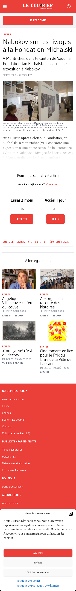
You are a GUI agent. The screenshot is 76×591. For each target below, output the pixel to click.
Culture (8, 242)
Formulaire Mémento (14, 470)
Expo (38, 242)
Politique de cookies (28, 581)
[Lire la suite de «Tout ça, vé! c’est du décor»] (19, 331)
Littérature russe (56, 242)
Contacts (7, 426)
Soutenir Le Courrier (13, 419)
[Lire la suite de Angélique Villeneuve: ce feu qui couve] (19, 279)
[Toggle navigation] (5, 6)
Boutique (8, 478)
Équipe (6, 406)
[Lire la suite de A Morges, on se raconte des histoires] (57, 279)
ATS (30, 242)
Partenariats (9, 456)
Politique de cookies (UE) (16, 433)
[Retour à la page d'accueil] (38, 6)
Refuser (38, 563)
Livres (7, 34)
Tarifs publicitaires (12, 449)
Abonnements (10, 503)
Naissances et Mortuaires (16, 463)
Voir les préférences (38, 572)
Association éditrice (13, 399)
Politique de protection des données (38, 586)
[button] (70, 514)
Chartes (6, 413)
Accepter (38, 553)
